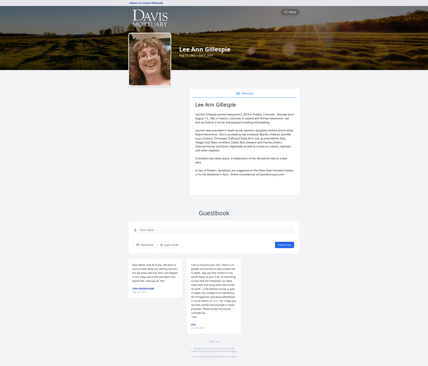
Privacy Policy (204, 351)
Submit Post (284, 244)
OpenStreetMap (217, 356)
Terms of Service (223, 351)
